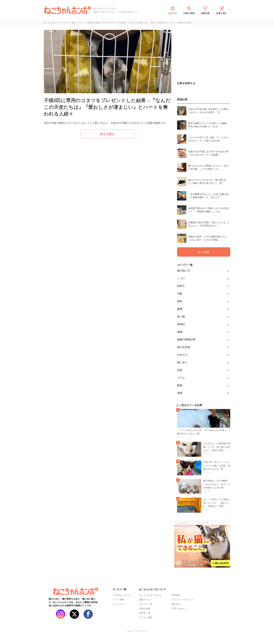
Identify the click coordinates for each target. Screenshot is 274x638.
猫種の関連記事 (186, 339)
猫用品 (181, 324)
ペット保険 (118, 599)
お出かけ (182, 354)
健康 (179, 308)
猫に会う (182, 362)
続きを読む (107, 134)
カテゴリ (172, 13)
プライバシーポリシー (182, 599)
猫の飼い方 (183, 270)
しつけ (181, 278)
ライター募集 (145, 617)
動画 (179, 385)
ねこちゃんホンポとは (150, 595)
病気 (179, 301)
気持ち (181, 285)
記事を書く (221, 13)
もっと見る (203, 252)
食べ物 (181, 316)
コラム (181, 377)
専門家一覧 (144, 613)
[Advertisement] (202, 53)
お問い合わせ (178, 608)
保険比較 (205, 13)
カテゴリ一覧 (145, 604)
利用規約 (175, 595)
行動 (179, 293)
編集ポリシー (145, 599)
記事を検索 (189, 13)
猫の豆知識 (183, 347)
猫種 (179, 331)
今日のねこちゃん (122, 595)
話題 (179, 370)
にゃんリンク (119, 604)
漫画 (179, 392)
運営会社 (175, 604)
